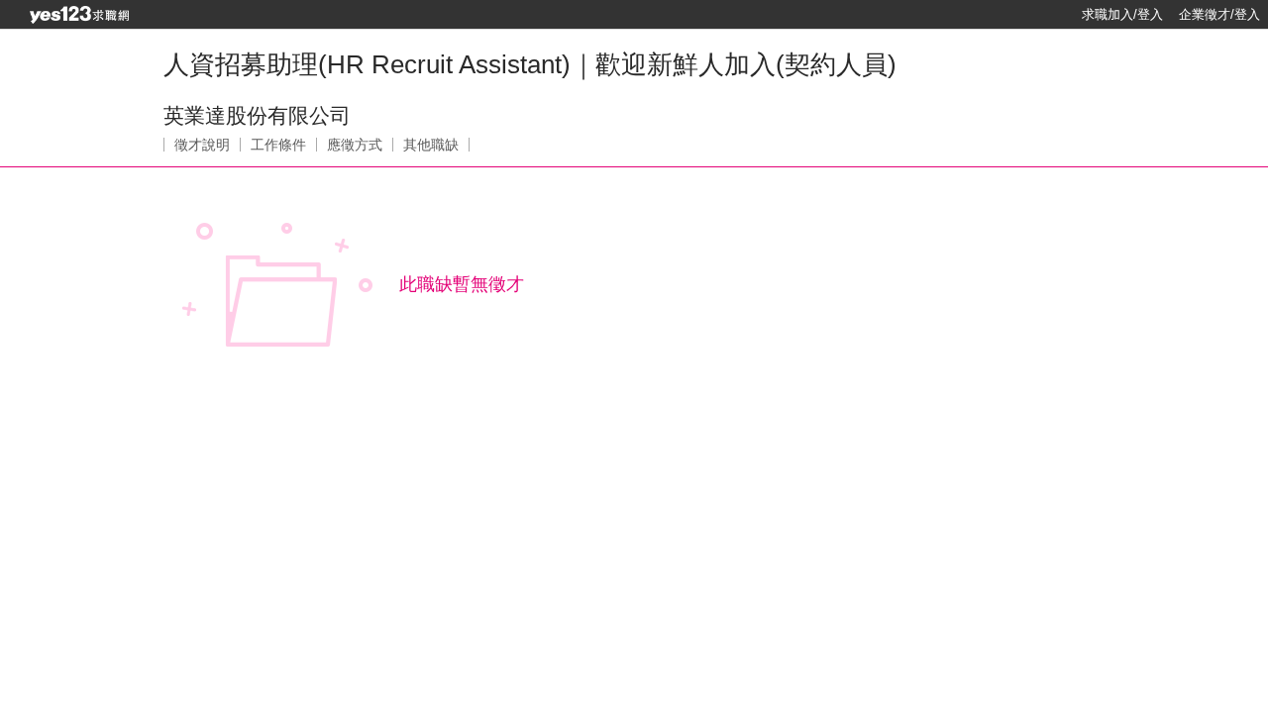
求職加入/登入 (1122, 14)
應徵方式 (354, 145)
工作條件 (278, 145)
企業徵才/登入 (1219, 14)
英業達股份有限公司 (257, 115)
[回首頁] (79, 15)
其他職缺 (431, 145)
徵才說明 (202, 145)
